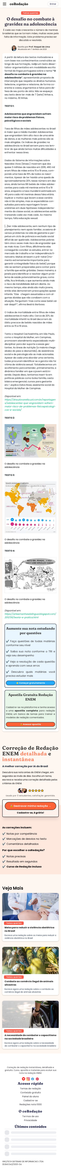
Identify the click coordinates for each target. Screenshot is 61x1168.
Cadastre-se (30, 1100)
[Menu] (4, 4)
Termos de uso (30, 1116)
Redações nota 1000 (30, 1104)
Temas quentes (30, 13)
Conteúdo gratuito (30, 1092)
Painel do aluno (30, 1096)
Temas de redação (30, 1088)
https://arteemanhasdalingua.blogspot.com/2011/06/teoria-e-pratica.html (30, 615)
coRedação (19, 4)
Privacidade (30, 1120)
